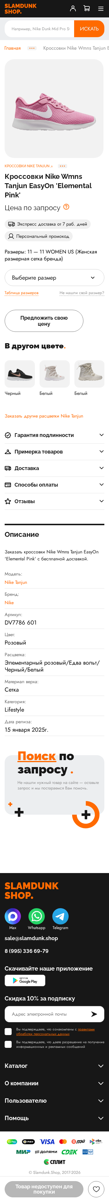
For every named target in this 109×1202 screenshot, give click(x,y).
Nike (9, 602)
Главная (12, 48)
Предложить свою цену (44, 321)
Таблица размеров (21, 293)
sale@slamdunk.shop (31, 938)
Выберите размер (34, 277)
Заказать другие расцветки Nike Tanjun (44, 416)
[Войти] (72, 8)
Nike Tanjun (16, 582)
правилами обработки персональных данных (55, 1032)
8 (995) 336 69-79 (27, 951)
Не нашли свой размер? (82, 293)
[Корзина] (86, 8)
